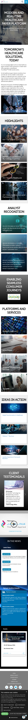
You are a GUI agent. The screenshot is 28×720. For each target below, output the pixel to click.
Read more (13, 702)
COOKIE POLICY (14, 677)
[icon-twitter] (6, 688)
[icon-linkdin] (11, 688)
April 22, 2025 (6, 554)
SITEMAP (14, 679)
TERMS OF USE (14, 681)
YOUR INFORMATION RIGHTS (14, 683)
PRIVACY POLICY (14, 675)
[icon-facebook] (20, 688)
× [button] (26, 691)
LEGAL (14, 673)
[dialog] (14, 705)
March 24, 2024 (6, 569)
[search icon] (22, 2)
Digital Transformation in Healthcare (13, 415)
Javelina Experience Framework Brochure (11, 457)
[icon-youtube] (15, 688)
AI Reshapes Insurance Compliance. (10, 571)
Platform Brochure (8, 436)
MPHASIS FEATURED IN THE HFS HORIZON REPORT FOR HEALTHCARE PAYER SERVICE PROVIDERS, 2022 (14, 228)
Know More (4, 601)
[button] (14, 717)
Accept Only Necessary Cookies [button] (18, 713)
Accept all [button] (4, 713)
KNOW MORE (5, 653)
